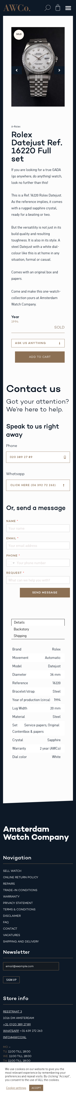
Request (15, 573)
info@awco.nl (14, 1037)
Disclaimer (12, 916)
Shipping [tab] (20, 636)
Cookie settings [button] (16, 1088)
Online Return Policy (20, 877)
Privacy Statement (18, 903)
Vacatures (11, 935)
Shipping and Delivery (21, 941)
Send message (45, 592)
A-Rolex (15, 126)
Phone (13, 555)
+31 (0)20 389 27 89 (17, 1024)
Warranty (11, 896)
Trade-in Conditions (20, 890)
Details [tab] (19, 622)
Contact (10, 928)
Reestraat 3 (12, 1011)
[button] (47, 7)
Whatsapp (11, 1031)
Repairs (9, 883)
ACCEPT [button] (36, 1087)
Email (12, 538)
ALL (40, 1080)
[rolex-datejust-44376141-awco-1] (38, 67)
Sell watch (12, 871)
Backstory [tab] (21, 629)
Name (12, 521)
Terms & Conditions (19, 909)
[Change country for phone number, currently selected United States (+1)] (10, 563)
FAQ (6, 922)
